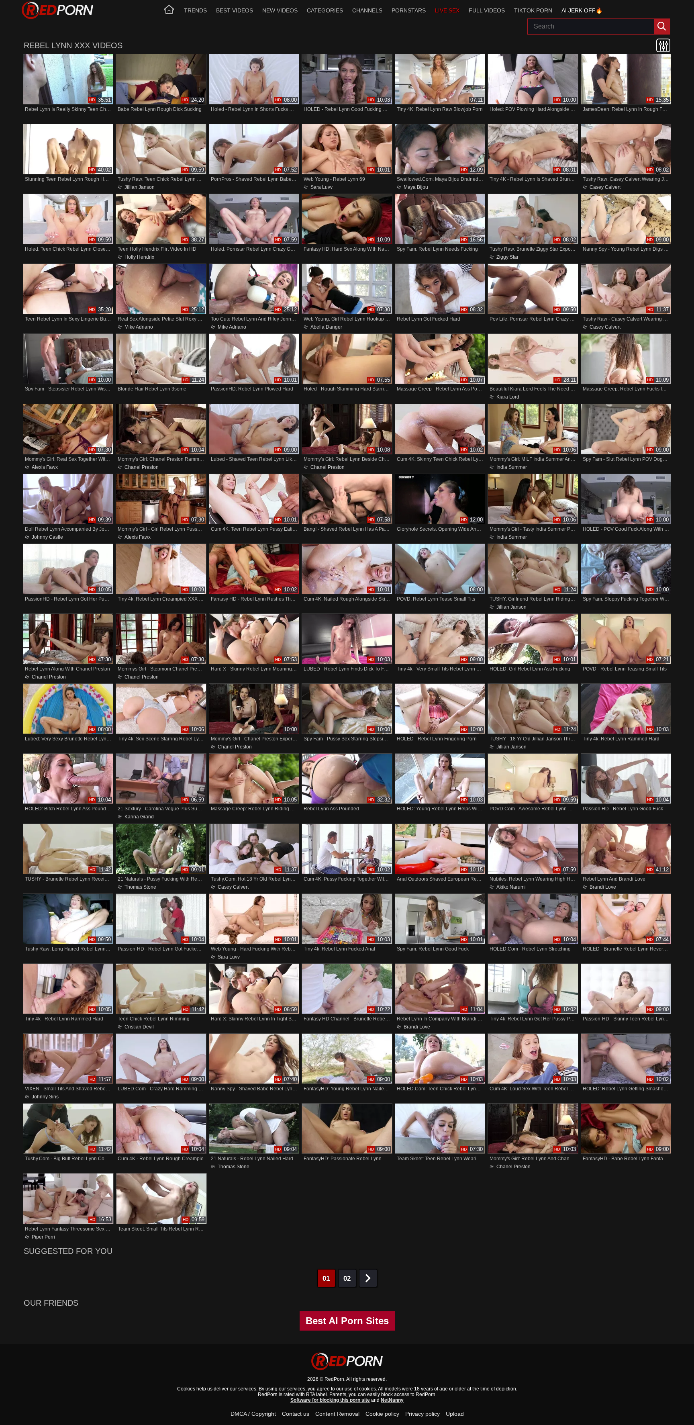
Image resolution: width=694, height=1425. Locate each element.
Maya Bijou (416, 187)
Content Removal (337, 1414)
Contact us (295, 1414)
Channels (367, 10)
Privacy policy (422, 1414)
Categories (325, 10)
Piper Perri (43, 1236)
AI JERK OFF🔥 (581, 10)
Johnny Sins (45, 1096)
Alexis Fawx (45, 467)
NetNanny (392, 1400)
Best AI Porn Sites (347, 1320)
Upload (455, 1414)
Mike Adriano (139, 326)
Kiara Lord (507, 397)
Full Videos (487, 10)
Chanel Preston (142, 467)
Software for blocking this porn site (330, 1400)
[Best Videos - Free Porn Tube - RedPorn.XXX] (57, 10)
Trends (195, 10)
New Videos (280, 10)
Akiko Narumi (511, 886)
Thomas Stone (140, 886)
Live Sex (447, 10)
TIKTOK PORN (533, 10)
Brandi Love (603, 886)
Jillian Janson (140, 187)
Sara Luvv (321, 187)
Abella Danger (326, 326)
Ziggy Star (507, 257)
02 (347, 1278)
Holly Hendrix (139, 257)
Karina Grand (139, 816)
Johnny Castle (47, 537)
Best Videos (234, 10)
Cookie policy (382, 1414)
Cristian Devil (139, 1026)
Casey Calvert (605, 187)
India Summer (511, 467)
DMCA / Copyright (253, 1414)
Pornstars (409, 10)
